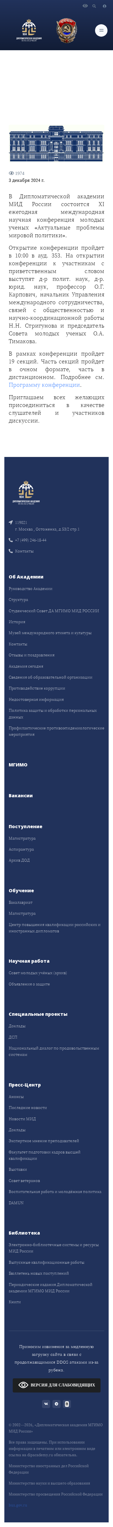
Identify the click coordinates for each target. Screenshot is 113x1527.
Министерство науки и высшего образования (49, 1483)
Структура (18, 599)
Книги (15, 1302)
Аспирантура (21, 849)
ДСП (13, 1037)
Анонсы (16, 1096)
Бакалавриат (20, 902)
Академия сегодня (26, 666)
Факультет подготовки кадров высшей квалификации (45, 1155)
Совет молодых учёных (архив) (38, 973)
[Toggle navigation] (101, 30)
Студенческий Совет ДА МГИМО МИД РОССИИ (54, 611)
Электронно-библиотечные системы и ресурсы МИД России (54, 1248)
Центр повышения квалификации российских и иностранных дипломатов (55, 928)
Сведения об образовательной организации (50, 677)
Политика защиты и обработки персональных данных (53, 714)
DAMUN (16, 1203)
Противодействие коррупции (37, 688)
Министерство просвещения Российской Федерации (56, 1494)
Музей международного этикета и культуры (50, 633)
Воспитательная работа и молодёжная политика (55, 1191)
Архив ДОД (19, 860)
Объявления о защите (29, 984)
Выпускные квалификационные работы (46, 1262)
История (17, 622)
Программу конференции (44, 385)
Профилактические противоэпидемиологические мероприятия (56, 731)
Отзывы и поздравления (31, 655)
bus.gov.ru (18, 1505)
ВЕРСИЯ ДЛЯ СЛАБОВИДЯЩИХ (63, 1385)
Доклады (17, 1026)
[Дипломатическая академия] (29, 30)
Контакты (24, 551)
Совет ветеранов (24, 1180)
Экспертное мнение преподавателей (44, 1141)
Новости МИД (22, 1119)
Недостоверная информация (36, 699)
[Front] (26, 492)
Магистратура (22, 838)
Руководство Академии (30, 588)
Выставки (18, 1169)
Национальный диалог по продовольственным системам (54, 1051)
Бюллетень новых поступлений (39, 1273)
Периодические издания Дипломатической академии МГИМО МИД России (50, 1288)
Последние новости (28, 1107)
